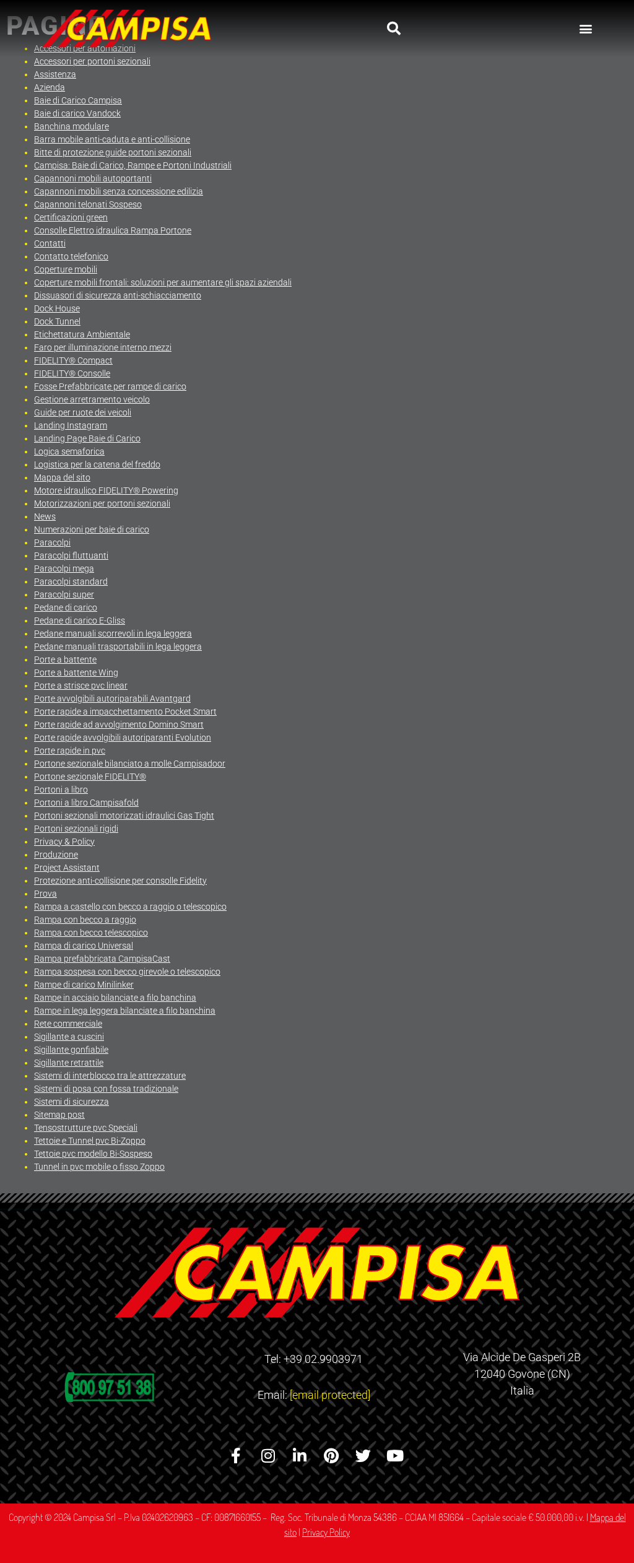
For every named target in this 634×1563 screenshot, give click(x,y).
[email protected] (330, 1394)
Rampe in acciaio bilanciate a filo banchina (115, 998)
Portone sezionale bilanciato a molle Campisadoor (129, 763)
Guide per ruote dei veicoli (82, 412)
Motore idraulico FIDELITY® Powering (106, 490)
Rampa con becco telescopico (91, 933)
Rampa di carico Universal (83, 946)
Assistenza (55, 74)
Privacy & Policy (64, 842)
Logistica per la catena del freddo (97, 464)
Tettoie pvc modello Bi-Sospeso (93, 1154)
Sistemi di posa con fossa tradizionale (106, 1089)
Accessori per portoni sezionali (92, 61)
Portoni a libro (61, 790)
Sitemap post (59, 1115)
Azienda (49, 87)
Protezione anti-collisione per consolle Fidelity (120, 881)
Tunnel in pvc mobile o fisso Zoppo (99, 1167)
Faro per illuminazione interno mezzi (103, 347)
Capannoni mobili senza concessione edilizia (118, 191)
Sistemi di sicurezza (71, 1102)
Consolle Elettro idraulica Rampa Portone (112, 230)
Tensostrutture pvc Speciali (85, 1128)
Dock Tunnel (57, 321)
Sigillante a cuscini (69, 1037)
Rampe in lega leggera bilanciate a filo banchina (124, 1011)
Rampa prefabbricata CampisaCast (102, 959)
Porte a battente (65, 659)
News (45, 516)
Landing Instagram (70, 425)
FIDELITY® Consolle (72, 373)
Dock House (57, 308)
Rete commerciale (68, 1024)
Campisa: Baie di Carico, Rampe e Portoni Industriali (133, 165)
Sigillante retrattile (68, 1063)
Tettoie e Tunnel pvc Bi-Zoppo (89, 1141)
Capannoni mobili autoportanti (93, 178)
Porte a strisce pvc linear (81, 685)
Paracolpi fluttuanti (71, 555)
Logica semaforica (69, 451)
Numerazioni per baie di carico (91, 529)
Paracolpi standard (71, 581)
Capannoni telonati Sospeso (88, 204)
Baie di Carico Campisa (78, 100)
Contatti (50, 243)
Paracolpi (52, 542)
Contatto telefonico (71, 256)
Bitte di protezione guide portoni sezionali (112, 152)
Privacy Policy (326, 1532)
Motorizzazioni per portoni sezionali (102, 503)
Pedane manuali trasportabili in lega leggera (118, 646)
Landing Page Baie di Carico (87, 438)
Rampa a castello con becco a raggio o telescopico (130, 907)
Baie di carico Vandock (77, 113)
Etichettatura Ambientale (82, 334)
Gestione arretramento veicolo (92, 399)
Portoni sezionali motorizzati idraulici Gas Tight (124, 816)
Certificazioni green (71, 217)
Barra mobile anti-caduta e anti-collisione (112, 139)
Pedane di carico (65, 607)
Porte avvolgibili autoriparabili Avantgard (112, 698)
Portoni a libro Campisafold (86, 803)
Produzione (56, 855)
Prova (45, 894)
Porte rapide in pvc (69, 750)
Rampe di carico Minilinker (84, 985)
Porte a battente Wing (76, 672)
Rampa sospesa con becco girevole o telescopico (127, 972)
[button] (393, 28)
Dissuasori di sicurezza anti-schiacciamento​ (117, 295)
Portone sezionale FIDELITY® (90, 777)
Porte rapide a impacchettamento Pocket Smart (125, 711)
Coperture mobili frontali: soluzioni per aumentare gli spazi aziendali (163, 282)
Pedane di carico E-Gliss (79, 620)
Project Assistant (67, 868)
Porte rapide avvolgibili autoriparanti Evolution (122, 737)
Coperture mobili (65, 269)
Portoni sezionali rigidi (76, 829)
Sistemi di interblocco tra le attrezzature (110, 1076)
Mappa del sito (62, 477)
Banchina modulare (71, 126)
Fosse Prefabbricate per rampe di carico (110, 386)
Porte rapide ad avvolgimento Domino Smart (119, 724)
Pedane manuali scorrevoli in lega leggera (113, 633)
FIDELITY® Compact (73, 360)
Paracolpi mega (64, 568)
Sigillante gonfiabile (71, 1050)
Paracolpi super (64, 594)
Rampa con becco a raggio (85, 920)
